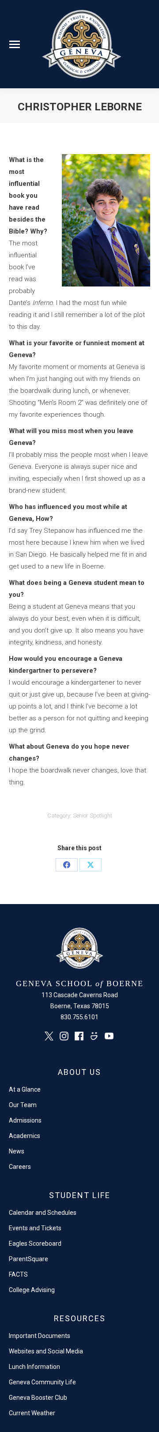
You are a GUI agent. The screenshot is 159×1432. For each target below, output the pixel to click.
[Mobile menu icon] (14, 44)
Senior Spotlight (92, 815)
